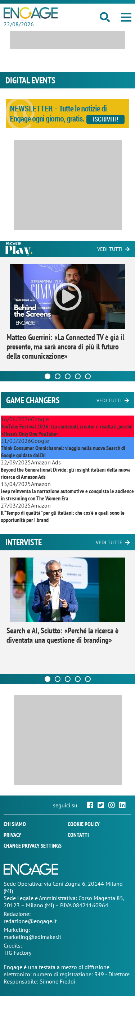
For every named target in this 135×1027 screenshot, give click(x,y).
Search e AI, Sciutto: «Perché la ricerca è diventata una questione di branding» (62, 635)
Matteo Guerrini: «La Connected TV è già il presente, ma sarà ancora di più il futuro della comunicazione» (65, 346)
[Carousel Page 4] (78, 376)
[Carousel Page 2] (57, 376)
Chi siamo (15, 823)
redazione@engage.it (30, 921)
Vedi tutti (109, 249)
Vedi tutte (109, 542)
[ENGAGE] (31, 13)
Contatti (78, 834)
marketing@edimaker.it (32, 936)
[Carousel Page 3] (68, 376)
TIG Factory (17, 952)
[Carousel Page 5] (88, 376)
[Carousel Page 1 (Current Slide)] (47, 376)
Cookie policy (84, 823)
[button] (126, 17)
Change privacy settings (33, 845)
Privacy (12, 834)
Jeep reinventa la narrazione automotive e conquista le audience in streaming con (67, 494)
